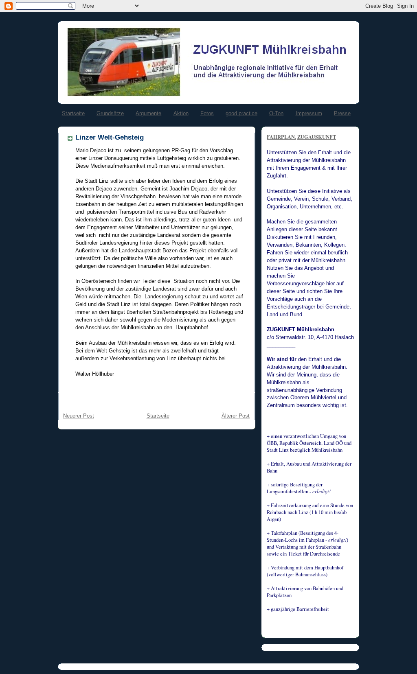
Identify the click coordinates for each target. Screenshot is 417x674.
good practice (241, 113)
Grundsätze (110, 113)
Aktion (181, 113)
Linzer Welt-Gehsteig (109, 137)
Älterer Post (236, 416)
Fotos (207, 113)
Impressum (309, 113)
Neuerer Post (78, 416)
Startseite (73, 113)
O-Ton (276, 113)
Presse (342, 113)
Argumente (148, 113)
